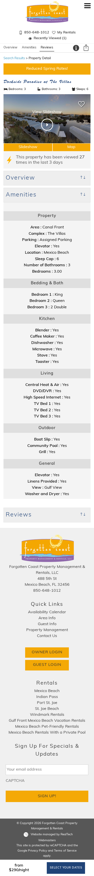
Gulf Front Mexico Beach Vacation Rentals (47, 721)
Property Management (47, 630)
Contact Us (47, 636)
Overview (10, 47)
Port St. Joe (47, 703)
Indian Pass (47, 697)
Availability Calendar (47, 612)
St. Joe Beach (47, 709)
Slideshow (28, 147)
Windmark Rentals (47, 715)
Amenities (29, 47)
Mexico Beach (47, 691)
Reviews (47, 47)
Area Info (47, 618)
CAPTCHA (15, 781)
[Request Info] (76, 48)
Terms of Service (65, 850)
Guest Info (47, 624)
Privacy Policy (37, 850)
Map (71, 147)
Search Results (14, 58)
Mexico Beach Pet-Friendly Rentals (47, 727)
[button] (87, 24)
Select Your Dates (66, 867)
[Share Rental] (86, 48)
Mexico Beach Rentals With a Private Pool (47, 733)
